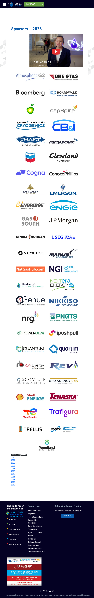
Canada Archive (33, 545)
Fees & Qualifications (35, 517)
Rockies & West (14, 530)
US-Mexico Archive (34, 548)
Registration (32, 514)
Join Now (67, 515)
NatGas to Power (15, 545)
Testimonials (32, 529)
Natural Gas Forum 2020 (36, 552)
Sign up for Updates (35, 532)
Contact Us (32, 539)
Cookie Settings (48, 595)
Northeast (12, 525)
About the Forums (34, 510)
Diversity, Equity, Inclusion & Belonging (65, 595)
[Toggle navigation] (4, 4)
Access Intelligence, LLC (16, 595)
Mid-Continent (14, 535)
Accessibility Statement (83, 595)
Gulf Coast (12, 540)
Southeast (12, 519)
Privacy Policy (39, 595)
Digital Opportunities (35, 526)
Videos (30, 536)
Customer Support (34, 542)
